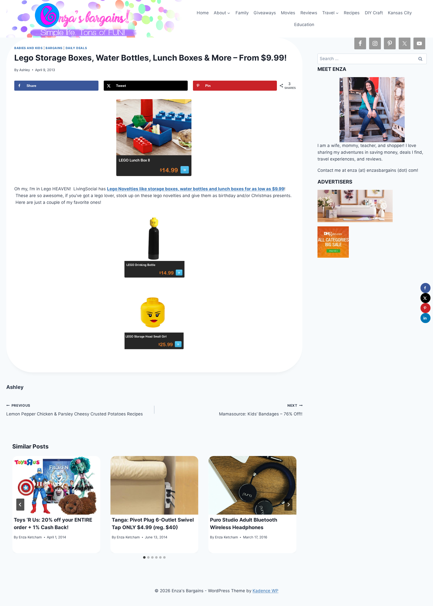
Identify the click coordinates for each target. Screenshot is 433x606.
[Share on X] (425, 298)
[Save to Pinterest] (425, 308)
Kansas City (400, 12)
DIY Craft (374, 12)
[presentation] (56, 485)
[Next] (288, 505)
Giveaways (265, 12)
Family (242, 12)
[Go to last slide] (20, 505)
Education (304, 24)
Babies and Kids (28, 48)
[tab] (144, 557)
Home (203, 12)
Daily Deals (76, 48)
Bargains (54, 48)
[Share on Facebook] (425, 288)
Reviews (308, 12)
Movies (288, 12)
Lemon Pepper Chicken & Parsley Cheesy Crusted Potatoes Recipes (74, 410)
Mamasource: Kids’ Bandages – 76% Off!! (260, 410)
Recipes (352, 12)
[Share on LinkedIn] (425, 318)
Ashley (24, 70)
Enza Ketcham (30, 537)
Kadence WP (265, 590)
